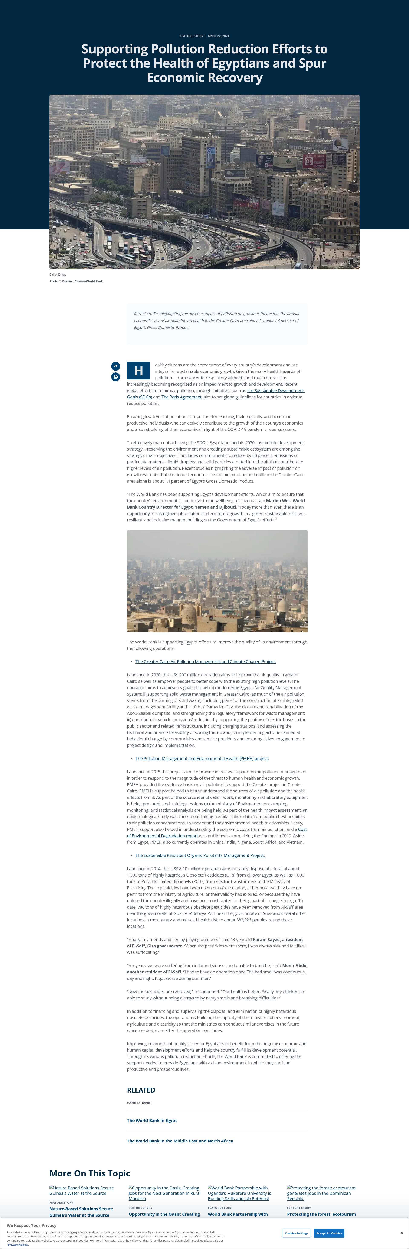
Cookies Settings (296, 1233)
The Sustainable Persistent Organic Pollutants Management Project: (200, 855)
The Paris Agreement (181, 397)
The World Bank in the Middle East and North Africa (180, 1141)
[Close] (402, 1233)
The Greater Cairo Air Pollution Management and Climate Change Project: (205, 661)
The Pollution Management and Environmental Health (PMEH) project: (202, 758)
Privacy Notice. (18, 1244)
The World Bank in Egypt (152, 1120)
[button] (115, 376)
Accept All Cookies (329, 1233)
